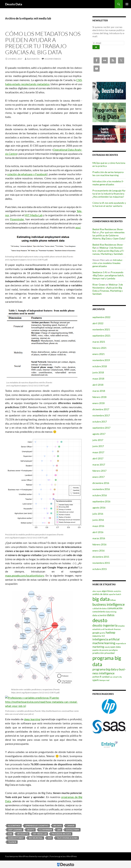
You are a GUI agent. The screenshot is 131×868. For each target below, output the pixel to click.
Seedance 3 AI (99, 272)
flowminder (45, 830)
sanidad (105, 676)
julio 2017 (97, 440)
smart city (117, 677)
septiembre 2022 (101, 317)
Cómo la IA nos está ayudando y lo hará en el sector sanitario (109, 204)
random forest (16, 838)
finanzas (117, 629)
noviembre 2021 (101, 329)
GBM (59, 830)
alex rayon (96, 591)
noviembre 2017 (101, 415)
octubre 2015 (99, 569)
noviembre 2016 (101, 489)
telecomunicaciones (67, 838)
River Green (98, 284)
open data (115, 646)
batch (118, 594)
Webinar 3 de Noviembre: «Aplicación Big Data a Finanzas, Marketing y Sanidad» (108, 250)
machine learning (103, 643)
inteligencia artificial (106, 639)
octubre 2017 (99, 421)
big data (57, 825)
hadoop (110, 632)
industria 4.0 (98, 636)
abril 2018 (97, 384)
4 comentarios (53, 59)
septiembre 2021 (101, 335)
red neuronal (36, 838)
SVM (50, 838)
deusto (30, 830)
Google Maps (72, 830)
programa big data (61, 834)
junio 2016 (98, 519)
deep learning (32, 719)
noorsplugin (43, 856)
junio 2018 (98, 372)
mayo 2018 (98, 378)
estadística (97, 629)
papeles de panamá (100, 650)
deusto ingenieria (105, 625)
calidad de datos (99, 608)
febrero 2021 (99, 347)
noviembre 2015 (101, 562)
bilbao (113, 600)
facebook (109, 629)
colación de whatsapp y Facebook (27, 174)
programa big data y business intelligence (109, 671)
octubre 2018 (99, 366)
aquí (78, 227)
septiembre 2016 (101, 501)
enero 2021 (98, 354)
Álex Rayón (33, 59)
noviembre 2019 (101, 360)
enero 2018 (98, 403)
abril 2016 (97, 532)
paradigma (113, 650)
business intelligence (108, 604)
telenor (12, 842)
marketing (98, 646)
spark (95, 680)
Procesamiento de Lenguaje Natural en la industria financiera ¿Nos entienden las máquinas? (109, 193)
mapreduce (121, 643)
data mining (111, 611)
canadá (71, 825)
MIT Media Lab (33, 215)
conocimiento (98, 611)
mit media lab (40, 834)
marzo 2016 (98, 538)
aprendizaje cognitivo (37, 825)
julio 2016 (97, 513)
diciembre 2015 (100, 556)
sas (111, 677)
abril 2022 (97, 323)
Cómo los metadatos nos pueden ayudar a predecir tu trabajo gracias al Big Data (43, 43)
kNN (10, 834)
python (95, 676)
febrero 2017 (99, 470)
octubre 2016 (99, 495)
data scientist (99, 615)
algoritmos (14, 825)
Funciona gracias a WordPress (63, 856)
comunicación (114, 608)
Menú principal (127, 4)
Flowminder (17, 219)
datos (110, 615)
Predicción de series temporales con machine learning (108, 174)
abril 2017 (97, 458)
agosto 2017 (98, 433)
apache (112, 594)
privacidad (109, 653)
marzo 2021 (98, 341)
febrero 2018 (99, 397)
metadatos (22, 834)
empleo (121, 626)
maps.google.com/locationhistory (24, 575)
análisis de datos (100, 594)
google (95, 632)
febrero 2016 (99, 544)
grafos (102, 633)
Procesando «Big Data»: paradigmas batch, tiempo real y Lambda (108, 275)
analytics (117, 591)
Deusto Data (13, 4)
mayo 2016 (98, 526)
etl (103, 629)
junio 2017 (98, 446)
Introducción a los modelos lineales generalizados (108, 183)
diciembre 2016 (100, 483)
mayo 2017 (98, 452)
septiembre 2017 (101, 427)
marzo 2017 (98, 464)
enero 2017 (98, 476)
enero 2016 (98, 550)
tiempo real (104, 680)
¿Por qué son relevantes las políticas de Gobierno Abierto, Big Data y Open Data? (108, 235)
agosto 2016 (98, 507)
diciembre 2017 (100, 409)
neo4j (107, 647)
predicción (98, 652)
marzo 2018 (98, 390)
